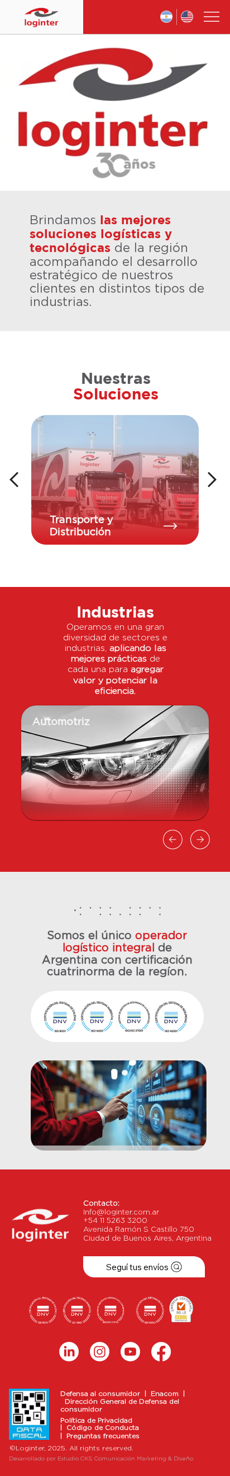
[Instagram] (99, 1351)
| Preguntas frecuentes (100, 1436)
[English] (187, 17)
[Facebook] (161, 1351)
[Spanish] (166, 17)
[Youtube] (130, 1351)
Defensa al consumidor (102, 1393)
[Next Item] (196, 112)
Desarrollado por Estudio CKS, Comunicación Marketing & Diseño (101, 1459)
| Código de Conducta (99, 1427)
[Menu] (212, 17)
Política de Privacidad (96, 1420)
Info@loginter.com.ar (121, 1212)
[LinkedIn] (69, 1351)
